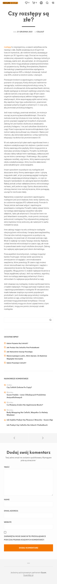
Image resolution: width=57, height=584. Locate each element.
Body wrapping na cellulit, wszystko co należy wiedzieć (27, 414)
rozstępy (7, 47)
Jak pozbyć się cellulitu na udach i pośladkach (27, 425)
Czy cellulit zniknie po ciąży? (19, 387)
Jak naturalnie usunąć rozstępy (20, 352)
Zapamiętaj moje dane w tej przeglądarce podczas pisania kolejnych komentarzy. (25, 538)
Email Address (11, 511)
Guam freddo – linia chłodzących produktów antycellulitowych (26, 396)
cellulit (40, 32)
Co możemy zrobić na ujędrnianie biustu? (25, 405)
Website (8, 522)
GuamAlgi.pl (28, 575)
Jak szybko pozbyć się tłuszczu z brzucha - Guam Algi (30, 420)
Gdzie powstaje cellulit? (16, 363)
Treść (7, 467)
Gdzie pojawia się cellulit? (17, 343)
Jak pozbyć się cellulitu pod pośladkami (23, 347)
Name (7, 500)
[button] (27, 2)
